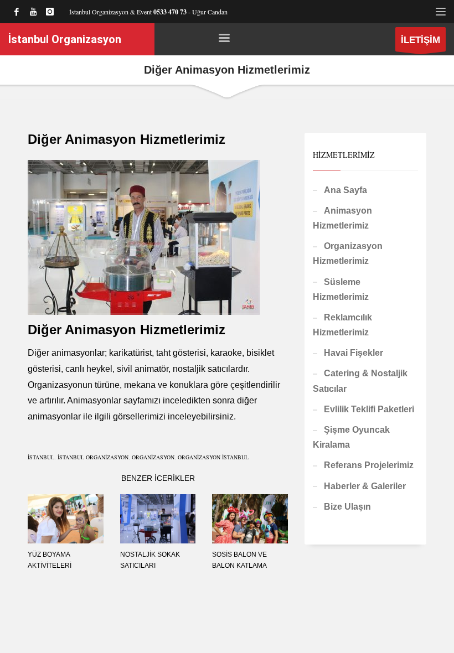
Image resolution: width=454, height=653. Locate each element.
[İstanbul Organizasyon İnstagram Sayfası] (50, 11)
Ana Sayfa (345, 190)
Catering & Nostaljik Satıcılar (360, 381)
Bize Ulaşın (347, 506)
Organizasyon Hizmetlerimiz (348, 253)
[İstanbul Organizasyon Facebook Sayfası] (16, 11)
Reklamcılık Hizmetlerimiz (342, 325)
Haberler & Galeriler (365, 486)
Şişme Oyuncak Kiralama (351, 437)
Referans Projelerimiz (369, 465)
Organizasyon (153, 457)
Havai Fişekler (353, 352)
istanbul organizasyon (93, 457)
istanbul (41, 457)
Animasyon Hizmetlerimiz (342, 218)
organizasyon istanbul (213, 457)
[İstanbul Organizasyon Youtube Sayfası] (33, 11)
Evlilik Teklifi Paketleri (369, 409)
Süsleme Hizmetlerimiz (341, 289)
